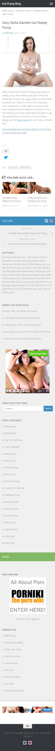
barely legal (10, 433)
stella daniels (25, 167)
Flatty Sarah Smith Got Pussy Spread (23, 324)
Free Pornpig (11, 663)
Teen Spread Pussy (14, 690)
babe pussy (8, 10)
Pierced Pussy (11, 467)
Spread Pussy (40, 10)
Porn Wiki (9, 683)
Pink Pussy (10, 474)
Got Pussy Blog (11, 4)
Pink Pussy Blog (12, 676)
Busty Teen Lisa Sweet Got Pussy (21, 311)
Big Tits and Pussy (13, 440)
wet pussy (7, 14)
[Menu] (51, 3)
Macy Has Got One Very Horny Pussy (23, 338)
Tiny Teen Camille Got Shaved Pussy (22, 317)
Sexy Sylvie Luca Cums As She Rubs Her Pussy (27, 331)
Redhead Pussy (12, 494)
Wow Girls (10, 542)
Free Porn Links (12, 656)
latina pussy (10, 453)
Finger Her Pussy (13, 649)
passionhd (13, 167)
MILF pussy (10, 460)
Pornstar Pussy (12, 481)
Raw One (9, 33)
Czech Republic (12, 446)
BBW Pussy (10, 635)
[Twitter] (51, 221)
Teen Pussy (10, 522)
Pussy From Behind (14, 488)
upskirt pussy (11, 529)
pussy (28, 98)
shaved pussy (23, 10)
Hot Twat (9, 669)
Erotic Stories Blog (14, 642)
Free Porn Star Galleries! (27, 619)
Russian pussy (12, 501)
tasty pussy (22, 119)
